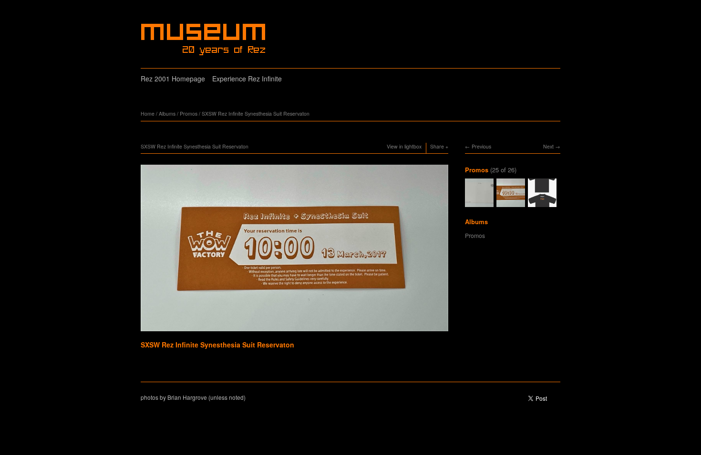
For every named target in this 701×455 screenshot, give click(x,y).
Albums (167, 113)
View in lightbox (404, 146)
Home (148, 113)
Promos (188, 113)
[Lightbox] (294, 332)
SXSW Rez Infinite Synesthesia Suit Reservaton (255, 113)
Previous (481, 146)
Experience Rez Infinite (247, 78)
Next (548, 146)
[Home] (204, 39)
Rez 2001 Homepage (173, 78)
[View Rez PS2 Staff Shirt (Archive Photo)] (542, 202)
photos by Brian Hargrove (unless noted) (193, 397)
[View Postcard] (479, 202)
